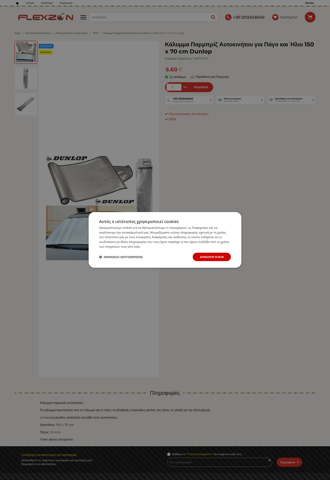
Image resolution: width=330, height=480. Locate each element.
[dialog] (165, 240)
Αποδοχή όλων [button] (212, 257)
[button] (121, 257)
